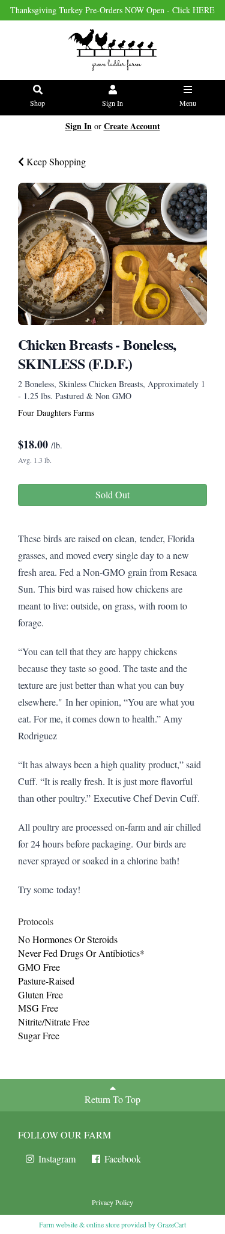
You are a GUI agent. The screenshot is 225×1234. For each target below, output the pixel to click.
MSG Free (38, 1007)
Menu (187, 103)
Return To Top (112, 1099)
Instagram (56, 1158)
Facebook (121, 1158)
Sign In (112, 103)
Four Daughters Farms (56, 412)
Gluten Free (40, 994)
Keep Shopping (55, 161)
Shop (37, 103)
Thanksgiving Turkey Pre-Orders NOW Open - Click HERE (112, 10)
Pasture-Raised (46, 980)
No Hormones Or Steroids (68, 939)
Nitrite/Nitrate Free (53, 1021)
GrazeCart (171, 1224)
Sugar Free (38, 1035)
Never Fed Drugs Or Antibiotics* (81, 953)
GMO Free (39, 967)
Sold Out (112, 494)
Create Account (132, 126)
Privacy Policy (112, 1202)
